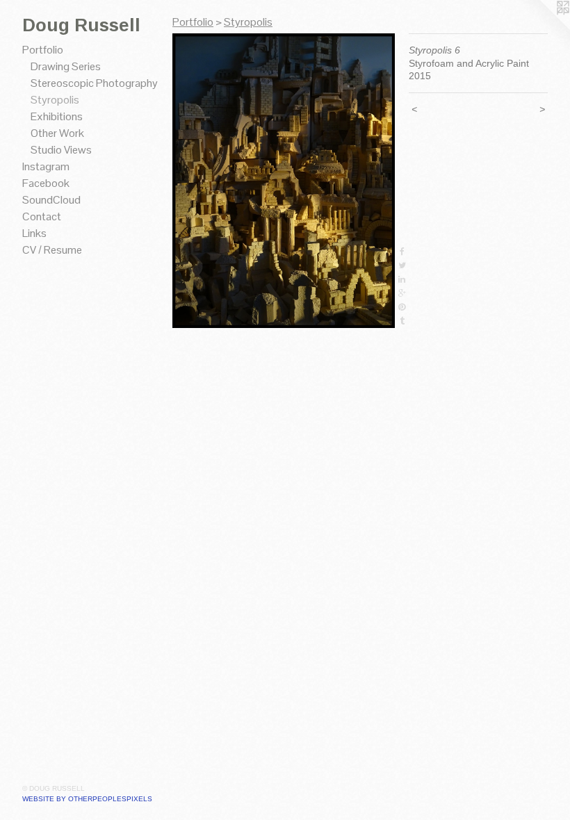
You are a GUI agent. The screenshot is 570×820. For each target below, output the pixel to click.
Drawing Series (66, 66)
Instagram (46, 166)
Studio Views (61, 149)
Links (34, 233)
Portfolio (42, 49)
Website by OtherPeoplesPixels (87, 799)
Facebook (46, 183)
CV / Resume (52, 250)
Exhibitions (57, 116)
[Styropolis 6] (283, 180)
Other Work (57, 133)
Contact (41, 216)
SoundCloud (51, 199)
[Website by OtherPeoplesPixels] (542, 28)
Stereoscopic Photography (94, 83)
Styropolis (55, 99)
